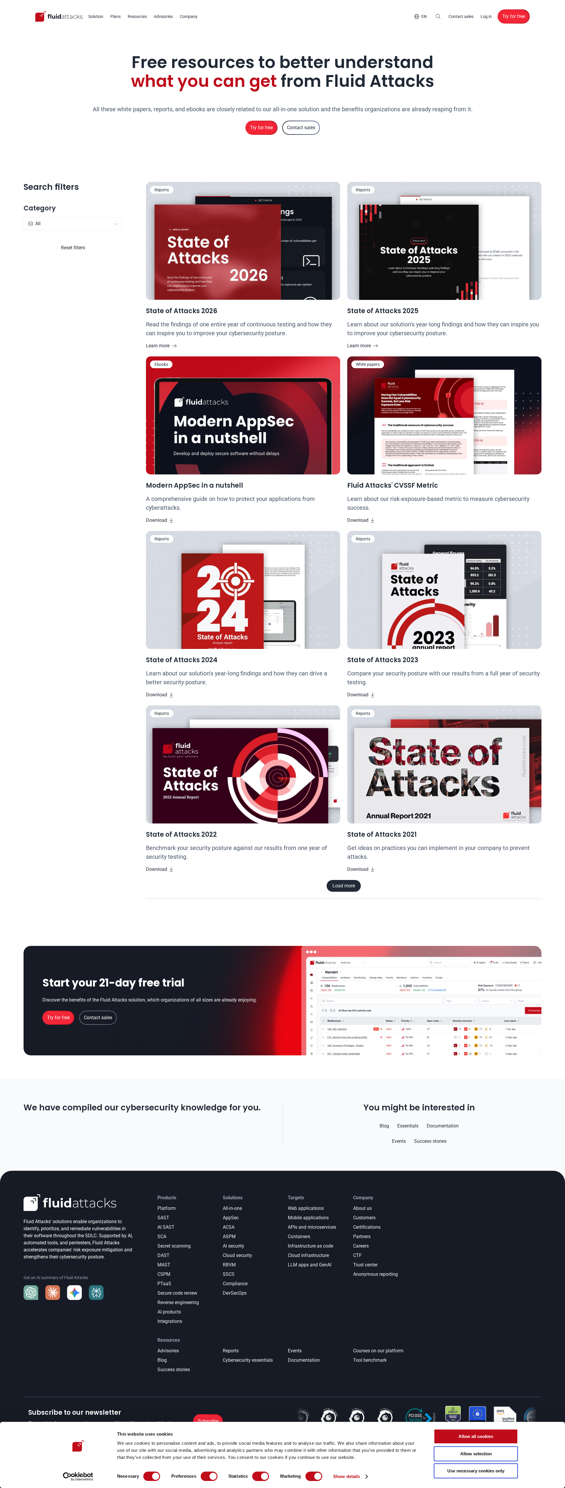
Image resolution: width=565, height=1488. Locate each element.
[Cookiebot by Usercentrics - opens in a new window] (78, 1476)
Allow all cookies (475, 1436)
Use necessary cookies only (475, 1470)
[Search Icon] (438, 16)
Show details (346, 1476)
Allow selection (476, 1453)
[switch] (209, 1476)
